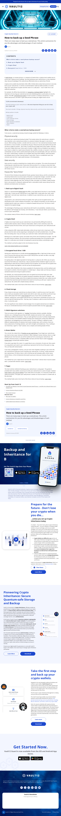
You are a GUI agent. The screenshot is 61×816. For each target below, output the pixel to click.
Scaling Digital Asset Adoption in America (15, 401)
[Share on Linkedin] (49, 50)
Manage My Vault (44, 6)
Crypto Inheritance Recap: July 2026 (14, 390)
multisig (27, 313)
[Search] (58, 6)
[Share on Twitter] (43, 50)
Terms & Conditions (46, 812)
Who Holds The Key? (11, 393)
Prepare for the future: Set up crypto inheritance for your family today (30, 1)
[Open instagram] (28, 787)
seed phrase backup (22, 428)
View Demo (39, 567)
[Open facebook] (21, 787)
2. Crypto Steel (11, 65)
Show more (29, 71)
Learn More (38, 572)
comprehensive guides (20, 95)
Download (53, 6)
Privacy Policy (56, 812)
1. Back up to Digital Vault (15, 62)
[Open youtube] (39, 787)
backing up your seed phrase (30, 333)
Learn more (48, 284)
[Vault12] (13, 6)
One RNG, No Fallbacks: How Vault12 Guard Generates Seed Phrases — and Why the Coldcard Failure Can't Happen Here (31, 387)
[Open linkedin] (32, 787)
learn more (37, 214)
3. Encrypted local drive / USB (17, 68)
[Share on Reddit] (52, 50)
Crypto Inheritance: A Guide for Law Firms (15, 399)
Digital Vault (22, 191)
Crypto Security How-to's (11, 34)
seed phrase (9, 77)
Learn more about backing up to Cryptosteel (16, 246)
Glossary (53, 34)
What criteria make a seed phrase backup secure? (23, 59)
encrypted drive (32, 253)
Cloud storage (25, 295)
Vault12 (9, 46)
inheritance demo (49, 564)
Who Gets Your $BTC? (11, 396)
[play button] (16, 539)
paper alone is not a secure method (14, 372)
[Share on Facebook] (46, 50)
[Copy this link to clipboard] (55, 50)
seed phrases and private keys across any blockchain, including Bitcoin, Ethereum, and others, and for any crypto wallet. (44, 700)
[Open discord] (35, 787)
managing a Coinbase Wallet (35, 92)
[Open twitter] (25, 787)
